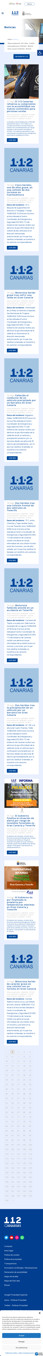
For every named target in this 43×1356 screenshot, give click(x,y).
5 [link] (6, 1056)
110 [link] (6, 1154)
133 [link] (24, 1172)
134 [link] (30, 1172)
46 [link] (12, 1093)
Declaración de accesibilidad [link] (15, 1272)
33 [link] (24, 1079)
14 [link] (30, 1061)
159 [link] (30, 1195)
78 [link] (24, 1121)
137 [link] (18, 1177)
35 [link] (7, 1084)
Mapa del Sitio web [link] (12, 1281)
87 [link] (18, 1130)
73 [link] (24, 1117)
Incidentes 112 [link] (21, 56)
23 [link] (24, 1070)
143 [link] (24, 1182)
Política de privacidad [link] (13, 1259)
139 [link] (30, 1177)
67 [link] (18, 1112)
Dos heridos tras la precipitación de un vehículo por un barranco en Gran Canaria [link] (21, 710)
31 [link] (12, 1079)
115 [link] (6, 1158)
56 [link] (12, 1103)
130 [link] (6, 1172)
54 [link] (30, 1098)
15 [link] (7, 1066)
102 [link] (18, 1144)
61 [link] (12, 1107)
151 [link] (12, 1191)
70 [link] (7, 1117)
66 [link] (12, 1112)
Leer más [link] (12, 140)
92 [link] (18, 1135)
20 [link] (7, 1070)
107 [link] (18, 1149)
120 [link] (6, 1163)
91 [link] (12, 1135)
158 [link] (24, 1195)
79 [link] (30, 1121)
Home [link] (10, 39)
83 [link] (24, 1126)
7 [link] (18, 1056)
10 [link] (7, 1061)
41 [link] (12, 1089)
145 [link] (6, 1186)
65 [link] (7, 1112)
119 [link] (30, 1158)
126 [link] (12, 1168)
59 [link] (30, 1103)
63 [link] (24, 1107)
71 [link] (12, 1117)
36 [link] (12, 1084)
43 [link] (24, 1089)
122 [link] (18, 1163)
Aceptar (21, 1335)
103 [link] (24, 1144)
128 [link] (24, 1168)
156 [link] (12, 1195)
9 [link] (30, 1056)
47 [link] (18, 1093)
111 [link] (12, 1154)
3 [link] (24, 1052)
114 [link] (30, 1154)
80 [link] (7, 1126)
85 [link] (7, 1130)
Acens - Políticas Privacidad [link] (15, 1300)
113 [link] (24, 1154)
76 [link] (12, 1121)
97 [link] (18, 1140)
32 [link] (18, 1079)
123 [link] (24, 1163)
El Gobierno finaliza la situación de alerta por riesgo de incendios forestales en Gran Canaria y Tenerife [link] (21, 820)
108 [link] (24, 1149)
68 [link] (24, 1112)
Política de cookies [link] (11, 1255)
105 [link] (6, 1149)
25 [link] (7, 1075)
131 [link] (12, 1172)
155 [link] (6, 1195)
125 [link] (6, 1168)
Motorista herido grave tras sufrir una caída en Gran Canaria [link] (21, 295)
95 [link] (7, 1140)
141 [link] (12, 1182)
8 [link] (24, 1056)
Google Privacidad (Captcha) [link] (15, 1295)
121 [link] (12, 1163)
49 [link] (30, 1093)
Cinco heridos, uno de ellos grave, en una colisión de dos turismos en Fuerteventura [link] (20, 190)
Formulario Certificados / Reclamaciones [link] (20, 1268)
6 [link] (12, 1056)
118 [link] (24, 1158)
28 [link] (24, 1075)
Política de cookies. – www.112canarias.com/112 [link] (20, 1353)
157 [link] (18, 1195)
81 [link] (12, 1126)
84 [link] (30, 1126)
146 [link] (12, 1186)
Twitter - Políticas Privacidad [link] (16, 1305)
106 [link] (12, 1149)
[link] (40, 53)
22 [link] (18, 1070)
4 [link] (30, 1052)
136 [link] (12, 1177)
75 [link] (7, 1121)
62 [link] (18, 1107)
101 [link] (12, 1144)
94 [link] (30, 1135)
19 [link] (30, 1066)
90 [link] (7, 1135)
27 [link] (18, 1075)
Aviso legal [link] (8, 1250)
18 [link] (24, 1066)
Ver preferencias (21, 1348)
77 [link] (18, 1121)
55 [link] (7, 1103)
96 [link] (12, 1140)
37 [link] (18, 1084)
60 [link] (7, 1107)
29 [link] (30, 1075)
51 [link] (12, 1098)
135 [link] (6, 1177)
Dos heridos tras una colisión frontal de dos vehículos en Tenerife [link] (21, 507)
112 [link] (18, 1154)
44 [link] (30, 1089)
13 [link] (24, 1061)
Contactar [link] (8, 1246)
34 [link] (30, 1079)
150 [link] (6, 1191)
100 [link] (6, 1144)
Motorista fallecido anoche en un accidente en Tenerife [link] (20, 608)
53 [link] (24, 1098)
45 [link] (7, 1093)
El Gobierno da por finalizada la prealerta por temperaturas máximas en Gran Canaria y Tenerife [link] (21, 903)
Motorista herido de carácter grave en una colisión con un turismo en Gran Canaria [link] (21, 985)
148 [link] (24, 1186)
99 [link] (30, 1140)
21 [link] (12, 1070)
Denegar (21, 1342)
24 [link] (30, 1070)
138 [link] (24, 1177)
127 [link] (18, 1168)
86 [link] (12, 1130)
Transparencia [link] (10, 1263)
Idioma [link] (29, 4)
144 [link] (30, 1182)
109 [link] (30, 1149)
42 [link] (18, 1089)
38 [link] (24, 1084)
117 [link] (18, 1158)
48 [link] (24, 1093)
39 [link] (30, 1084)
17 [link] (18, 1066)
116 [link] (12, 1158)
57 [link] (18, 1103)
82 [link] (18, 1126)
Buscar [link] (7, 1285)
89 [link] (30, 1130)
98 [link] (24, 1140)
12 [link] (18, 1061)
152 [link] (18, 1191)
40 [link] (7, 1089)
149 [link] (30, 1186)
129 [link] (30, 1168)
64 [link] (30, 1107)
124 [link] (30, 1163)
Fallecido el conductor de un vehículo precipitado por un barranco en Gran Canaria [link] (21, 400)
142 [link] (18, 1182)
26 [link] (12, 1075)
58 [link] (24, 1103)
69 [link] (30, 1112)
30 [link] (7, 1079)
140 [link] (6, 1182)
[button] (40, 1313)
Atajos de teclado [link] (11, 1276)
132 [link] (18, 1172)
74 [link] (30, 1117)
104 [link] (30, 1144)
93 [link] (24, 1135)
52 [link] (18, 1098)
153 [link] (24, 1191)
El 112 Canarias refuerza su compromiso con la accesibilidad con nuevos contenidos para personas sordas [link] (21, 106)
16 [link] (12, 1066)
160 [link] (6, 1200)
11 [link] (12, 1061)
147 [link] (18, 1186)
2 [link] (18, 1052)
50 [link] (7, 1098)
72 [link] (18, 1117)
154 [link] (30, 1191)
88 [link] (24, 1130)
